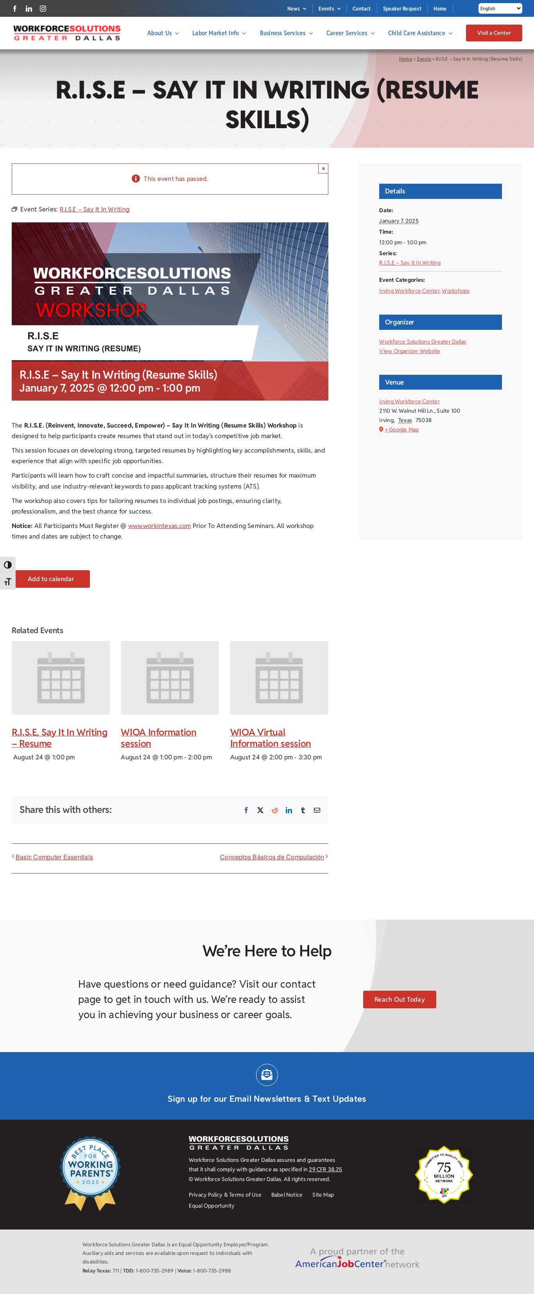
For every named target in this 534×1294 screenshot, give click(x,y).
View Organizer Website (409, 350)
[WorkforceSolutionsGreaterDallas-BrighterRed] (66, 27)
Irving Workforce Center (409, 290)
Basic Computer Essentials (54, 856)
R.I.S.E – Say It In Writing (409, 262)
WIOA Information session (158, 738)
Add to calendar (51, 579)
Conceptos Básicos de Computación (272, 856)
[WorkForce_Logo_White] (239, 1139)
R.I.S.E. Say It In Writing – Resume (60, 738)
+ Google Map (402, 429)
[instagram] (43, 8)
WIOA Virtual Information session (270, 738)
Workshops (455, 290)
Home (405, 59)
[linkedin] (29, 8)
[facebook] (15, 8)
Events (424, 59)
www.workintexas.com (159, 526)
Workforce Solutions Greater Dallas (422, 341)
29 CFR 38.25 (325, 1169)
